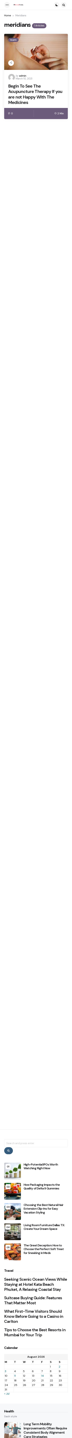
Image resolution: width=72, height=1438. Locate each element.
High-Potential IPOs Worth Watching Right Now (41, 1166)
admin (22, 75)
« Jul (6, 1393)
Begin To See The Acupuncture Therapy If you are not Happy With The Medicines (35, 94)
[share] (11, 63)
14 (42, 1376)
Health (13, 40)
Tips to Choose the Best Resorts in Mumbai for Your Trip (34, 1332)
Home (7, 15)
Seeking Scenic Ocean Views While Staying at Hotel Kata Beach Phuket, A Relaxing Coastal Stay (35, 1284)
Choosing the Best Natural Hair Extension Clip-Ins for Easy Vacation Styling (43, 1209)
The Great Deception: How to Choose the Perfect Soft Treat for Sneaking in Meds (44, 1249)
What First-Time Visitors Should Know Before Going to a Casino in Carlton (33, 1316)
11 (15, 1376)
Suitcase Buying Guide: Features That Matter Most (33, 1300)
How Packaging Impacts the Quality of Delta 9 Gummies (42, 1186)
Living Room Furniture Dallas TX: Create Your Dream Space (44, 1227)
